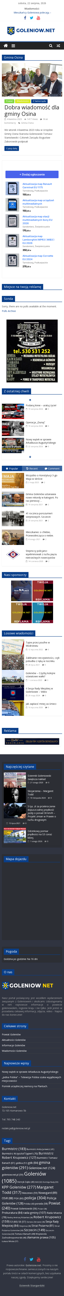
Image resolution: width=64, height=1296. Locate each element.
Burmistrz (14, 1148)
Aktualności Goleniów (14, 1040)
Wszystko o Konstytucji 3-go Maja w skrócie (41, 477)
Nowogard (47, 1193)
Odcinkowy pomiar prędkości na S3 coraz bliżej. (40, 834)
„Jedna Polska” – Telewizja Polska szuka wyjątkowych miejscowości (40, 443)
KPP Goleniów (19, 1187)
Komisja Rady (50, 1182)
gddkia (21, 1162)
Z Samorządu (39, 101)
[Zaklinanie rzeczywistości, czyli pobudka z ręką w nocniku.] (14, 656)
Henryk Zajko (25, 1182)
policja (35, 1197)
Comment (54, 468)
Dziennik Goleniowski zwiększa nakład (39, 777)
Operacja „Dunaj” (35, 405)
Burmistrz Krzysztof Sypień (20, 1153)
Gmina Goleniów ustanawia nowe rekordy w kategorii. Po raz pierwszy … (42, 497)
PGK (19, 1198)
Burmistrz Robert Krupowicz (27, 1155)
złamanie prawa (41, 1237)
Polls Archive (9, 311)
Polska (29, 1203)
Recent (33, 468)
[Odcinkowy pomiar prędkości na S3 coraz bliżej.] (16, 829)
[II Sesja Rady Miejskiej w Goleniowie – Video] (14, 687)
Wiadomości (23, 101)
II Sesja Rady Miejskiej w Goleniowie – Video (39, 690)
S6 (22, 1221)
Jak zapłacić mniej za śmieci (41, 703)
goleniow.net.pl (12, 1174)
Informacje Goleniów (13, 1045)
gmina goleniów (26, 1165)
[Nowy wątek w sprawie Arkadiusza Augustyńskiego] (13, 422)
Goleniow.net (42, 1168)
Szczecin (34, 1230)
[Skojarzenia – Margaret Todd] (16, 789)
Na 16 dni (32, 959)
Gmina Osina (27, 122)
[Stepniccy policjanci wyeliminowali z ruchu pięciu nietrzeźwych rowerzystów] (14, 548)
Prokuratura (12, 1213)
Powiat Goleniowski (24, 1208)
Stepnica (25, 1226)
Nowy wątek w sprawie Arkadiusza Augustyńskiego (41, 424)
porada (41, 1203)
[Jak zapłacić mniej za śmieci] (14, 702)
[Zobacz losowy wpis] (58, 45)
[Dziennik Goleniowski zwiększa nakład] (16, 774)
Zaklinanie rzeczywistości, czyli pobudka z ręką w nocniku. (42, 659)
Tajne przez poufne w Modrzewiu (38, 644)
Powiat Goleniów (11, 1034)
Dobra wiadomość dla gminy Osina (31, 110)
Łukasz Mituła (10, 1241)
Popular (13, 468)
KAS (38, 1182)
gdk (33, 1163)
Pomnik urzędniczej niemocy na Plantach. (25, 1086)
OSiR (7, 1198)
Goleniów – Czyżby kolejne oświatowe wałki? (40, 675)
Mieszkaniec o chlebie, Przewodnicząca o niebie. (40, 533)
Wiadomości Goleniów (14, 1050)
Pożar (42, 1208)
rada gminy (34, 1213)
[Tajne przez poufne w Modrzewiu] (14, 641)
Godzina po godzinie (15, 959)
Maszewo (30, 1192)
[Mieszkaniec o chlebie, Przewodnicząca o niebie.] (14, 529)
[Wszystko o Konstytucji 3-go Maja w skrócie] (14, 473)
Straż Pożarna (43, 1226)
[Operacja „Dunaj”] (13, 405)
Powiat (9, 101)
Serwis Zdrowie (36, 1222)
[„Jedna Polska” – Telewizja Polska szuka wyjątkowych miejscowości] (13, 439)
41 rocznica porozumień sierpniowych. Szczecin (39, 515)
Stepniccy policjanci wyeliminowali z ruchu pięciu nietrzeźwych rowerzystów (41, 554)
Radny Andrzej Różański (20, 1217)
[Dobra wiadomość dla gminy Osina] (32, 65)
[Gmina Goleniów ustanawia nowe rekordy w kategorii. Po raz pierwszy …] (14, 491)
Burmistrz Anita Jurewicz (40, 1149)
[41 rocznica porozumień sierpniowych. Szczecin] (14, 511)
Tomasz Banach (25, 1233)
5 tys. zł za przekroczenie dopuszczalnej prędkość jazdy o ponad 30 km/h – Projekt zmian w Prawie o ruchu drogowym (42, 813)
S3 (14, 1221)
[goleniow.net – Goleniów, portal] (6, 45)
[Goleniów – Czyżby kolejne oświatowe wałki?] (14, 671)
